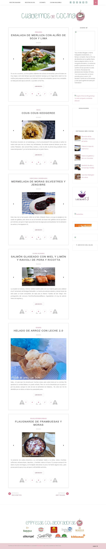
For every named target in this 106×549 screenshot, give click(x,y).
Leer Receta (38, 86)
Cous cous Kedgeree (38, 113)
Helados (38, 327)
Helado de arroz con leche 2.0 (38, 330)
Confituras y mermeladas (38, 178)
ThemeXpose (40, 545)
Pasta (38, 109)
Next (63, 59)
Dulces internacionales (38, 418)
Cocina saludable (55, 2)
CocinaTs (42, 2)
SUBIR (94, 546)
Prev (13, 59)
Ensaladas (38, 32)
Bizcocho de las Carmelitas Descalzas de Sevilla (88, 139)
